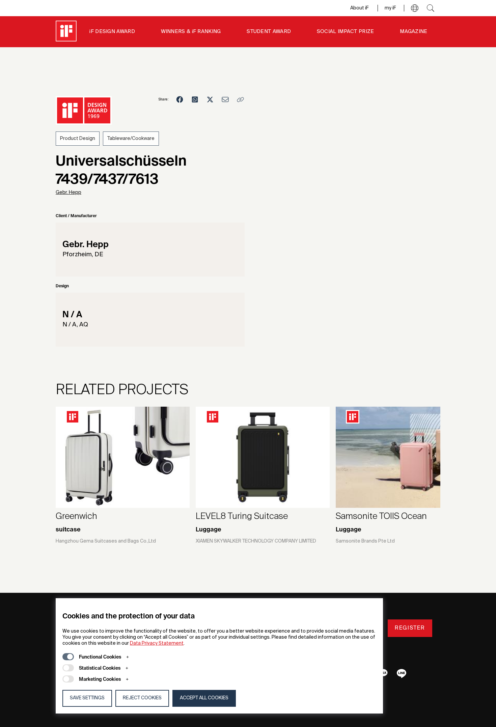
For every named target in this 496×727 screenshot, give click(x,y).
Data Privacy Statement (157, 643)
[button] (415, 8)
